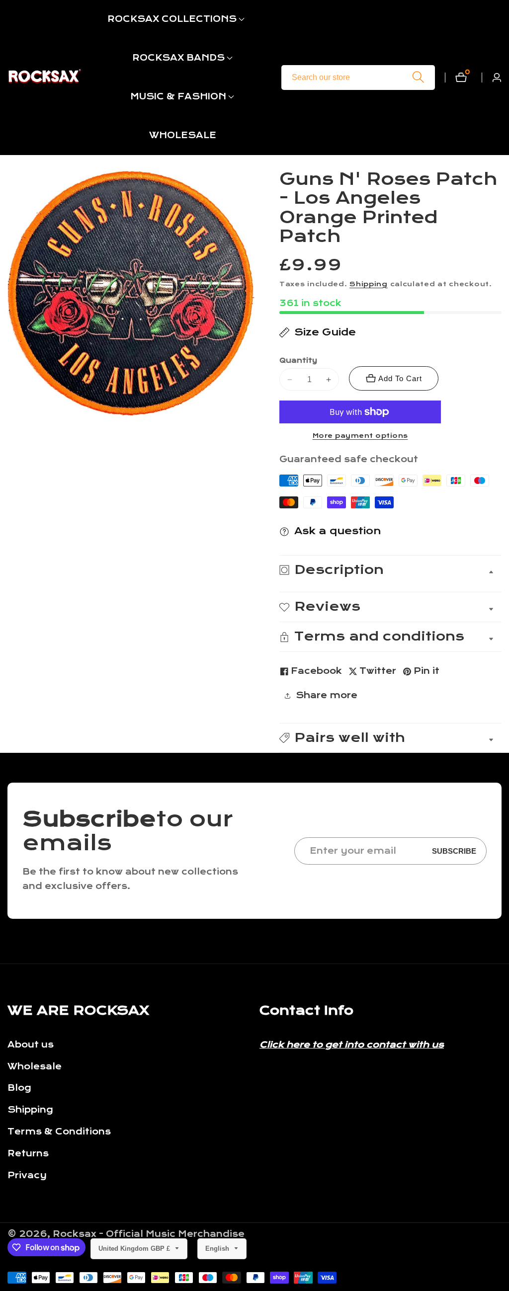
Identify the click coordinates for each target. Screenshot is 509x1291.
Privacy (27, 1175)
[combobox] (358, 77)
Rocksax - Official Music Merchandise (149, 1234)
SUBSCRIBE (454, 851)
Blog (19, 1088)
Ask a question (337, 531)
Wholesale (34, 1066)
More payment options (360, 436)
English (218, 1248)
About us (30, 1045)
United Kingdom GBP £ (135, 1248)
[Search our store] (418, 77)
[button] (172, 19)
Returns (28, 1153)
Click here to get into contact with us (351, 1045)
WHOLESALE (182, 135)
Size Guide (325, 332)
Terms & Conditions (59, 1132)
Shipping (368, 284)
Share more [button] (326, 695)
